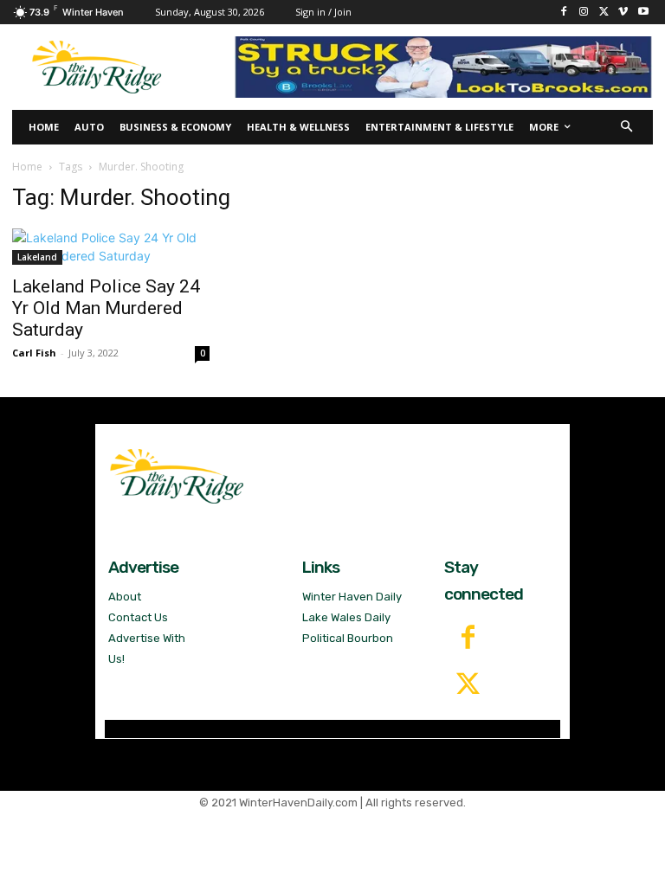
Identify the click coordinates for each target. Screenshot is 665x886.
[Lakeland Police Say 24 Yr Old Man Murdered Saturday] (111, 246)
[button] (627, 127)
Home (27, 166)
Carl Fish (34, 352)
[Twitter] (467, 685)
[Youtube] (643, 12)
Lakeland (37, 257)
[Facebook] (564, 12)
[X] (604, 12)
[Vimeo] (623, 12)
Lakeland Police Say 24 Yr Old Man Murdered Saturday (106, 308)
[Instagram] (584, 12)
